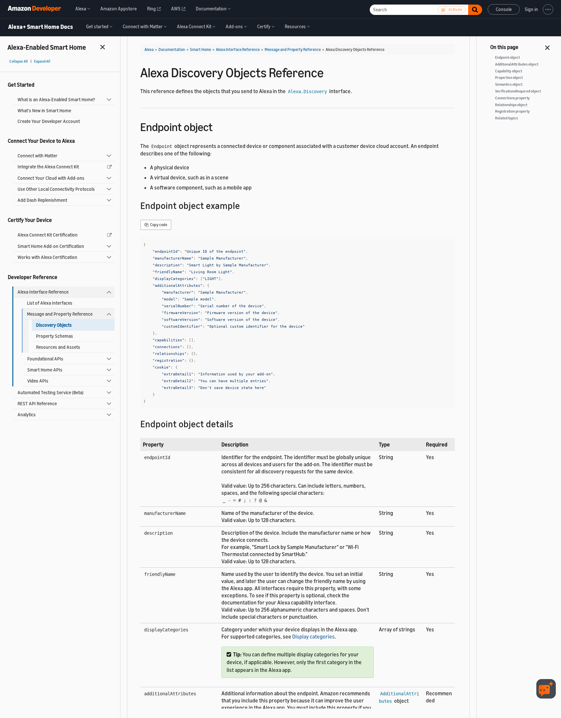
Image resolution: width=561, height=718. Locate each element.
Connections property (512, 98)
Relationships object (511, 105)
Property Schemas (54, 336)
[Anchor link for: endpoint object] (218, 126)
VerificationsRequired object (518, 91)
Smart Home (200, 49)
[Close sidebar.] (103, 47)
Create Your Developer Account (49, 121)
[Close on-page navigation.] (547, 45)
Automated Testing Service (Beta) (50, 392)
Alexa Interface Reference (43, 292)
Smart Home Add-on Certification (51, 246)
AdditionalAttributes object (516, 64)
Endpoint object (507, 57)
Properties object (509, 77)
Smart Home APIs (44, 369)
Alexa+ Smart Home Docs (40, 27)
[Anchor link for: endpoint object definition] (238, 423)
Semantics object (508, 84)
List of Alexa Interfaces (49, 303)
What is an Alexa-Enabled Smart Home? (56, 99)
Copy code (158, 224)
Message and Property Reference (60, 314)
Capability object (508, 71)
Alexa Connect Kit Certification (48, 234)
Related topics (506, 118)
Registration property (512, 111)
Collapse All (18, 61)
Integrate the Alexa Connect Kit (48, 166)
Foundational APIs (45, 358)
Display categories (313, 636)
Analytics (27, 414)
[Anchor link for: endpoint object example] (244, 205)
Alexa (149, 49)
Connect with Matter (37, 155)
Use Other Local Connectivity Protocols (56, 189)
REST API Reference (37, 403)
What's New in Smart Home (44, 110)
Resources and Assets (58, 347)
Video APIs (37, 380)
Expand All (42, 61)
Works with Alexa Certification (47, 257)
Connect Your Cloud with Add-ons (51, 178)
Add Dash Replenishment (42, 200)
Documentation (171, 49)
